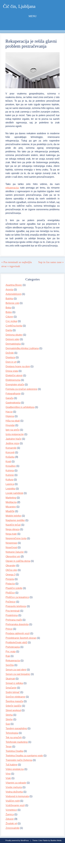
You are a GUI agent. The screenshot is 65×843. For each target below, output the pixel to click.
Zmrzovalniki (12, 828)
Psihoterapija (13, 647)
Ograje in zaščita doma (18, 561)
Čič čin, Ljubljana (19, 6)
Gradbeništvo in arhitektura (20, 407)
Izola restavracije (15, 434)
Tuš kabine (11, 764)
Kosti (8, 461)
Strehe (9, 719)
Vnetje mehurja (14, 787)
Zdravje (10, 819)
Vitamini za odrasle (16, 782)
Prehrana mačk (14, 620)
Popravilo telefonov (16, 606)
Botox (9, 312)
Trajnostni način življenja (19, 760)
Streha (9, 715)
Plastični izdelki (14, 588)
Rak (8, 656)
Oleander (11, 565)
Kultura (9, 479)
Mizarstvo (11, 506)
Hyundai (10, 425)
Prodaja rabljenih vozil (18, 633)
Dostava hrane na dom (18, 366)
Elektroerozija (13, 380)
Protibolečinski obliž (16, 642)
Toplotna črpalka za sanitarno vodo (24, 755)
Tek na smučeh (14, 737)
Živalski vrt (11, 823)
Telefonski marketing (17, 742)
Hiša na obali (13, 420)
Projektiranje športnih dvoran (21, 638)
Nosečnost (11, 547)
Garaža (9, 398)
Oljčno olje (11, 570)
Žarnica (10, 814)
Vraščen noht (13, 801)
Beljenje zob (12, 303)
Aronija (9, 289)
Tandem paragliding (16, 728)
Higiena (10, 416)
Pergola (10, 579)
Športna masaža (14, 701)
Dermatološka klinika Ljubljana (22, 348)
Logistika (10, 488)
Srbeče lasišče (13, 706)
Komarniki (11, 448)
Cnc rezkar (11, 321)
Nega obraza (13, 529)
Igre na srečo (13, 430)
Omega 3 (10, 574)
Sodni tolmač (13, 692)
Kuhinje (10, 475)
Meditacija (11, 502)
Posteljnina (12, 615)
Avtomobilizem (13, 294)
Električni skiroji (14, 375)
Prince (9, 629)
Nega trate (11, 534)
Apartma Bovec (14, 285)
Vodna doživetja (14, 792)
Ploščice (10, 592)
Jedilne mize (12, 443)
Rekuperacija (13, 660)
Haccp (9, 411)
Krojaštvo (11, 466)
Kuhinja (10, 470)
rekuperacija (12, 187)
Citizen (9, 316)
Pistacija (10, 583)
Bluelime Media (55, 840)
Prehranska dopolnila (17, 624)
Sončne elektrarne (15, 696)
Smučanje (11, 687)
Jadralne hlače (13, 439)
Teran (9, 746)
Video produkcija (15, 769)
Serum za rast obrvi (16, 669)
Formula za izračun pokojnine (21, 389)
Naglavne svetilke (15, 520)
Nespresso (11, 543)
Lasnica (10, 484)
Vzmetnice (11, 810)
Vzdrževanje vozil (15, 805)
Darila (9, 330)
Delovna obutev (14, 334)
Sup (8, 724)
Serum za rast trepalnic (18, 674)
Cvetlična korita (14, 325)
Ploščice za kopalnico (17, 597)
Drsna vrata (12, 371)
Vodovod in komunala (17, 796)
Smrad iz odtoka (14, 683)
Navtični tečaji (13, 525)
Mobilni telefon (13, 515)
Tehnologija (12, 733)
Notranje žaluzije (15, 552)
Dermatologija (13, 344)
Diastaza (10, 357)
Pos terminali (13, 611)
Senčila (10, 665)
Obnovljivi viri (13, 556)
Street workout (13, 710)
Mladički (10, 511)
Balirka (9, 298)
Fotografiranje (13, 393)
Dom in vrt (11, 362)
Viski (8, 778)
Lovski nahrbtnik (14, 493)
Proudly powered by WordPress (17, 840)
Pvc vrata (11, 651)
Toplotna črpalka (14, 751)
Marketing (11, 497)
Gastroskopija (13, 402)
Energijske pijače (15, 384)
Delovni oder (12, 339)
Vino (8, 773)
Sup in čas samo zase (51, 262)
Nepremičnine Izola (16, 538)
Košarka (10, 457)
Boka (8, 307)
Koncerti (10, 452)
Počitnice (11, 601)
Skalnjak (10, 678)
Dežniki (10, 353)
